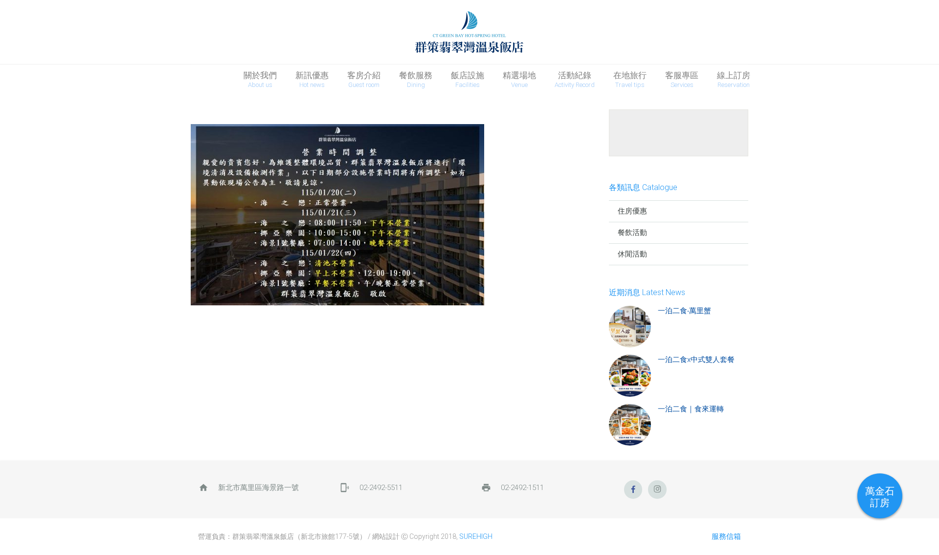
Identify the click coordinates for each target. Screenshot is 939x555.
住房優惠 (632, 211)
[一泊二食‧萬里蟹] (630, 327)
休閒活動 (632, 254)
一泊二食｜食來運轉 (691, 409)
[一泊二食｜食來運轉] (630, 425)
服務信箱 (726, 536)
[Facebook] (633, 489)
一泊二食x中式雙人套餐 (696, 359)
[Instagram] (657, 489)
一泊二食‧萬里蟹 (684, 310)
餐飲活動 (632, 232)
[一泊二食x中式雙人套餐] (630, 376)
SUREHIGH (475, 536)
